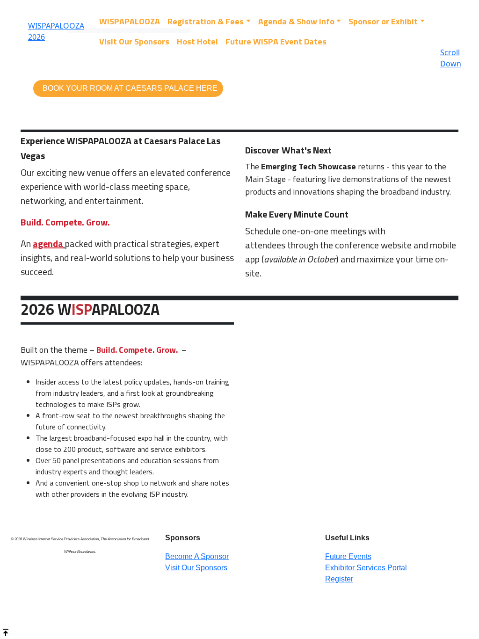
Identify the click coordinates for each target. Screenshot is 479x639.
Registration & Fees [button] (205, 21)
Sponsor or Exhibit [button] (383, 21)
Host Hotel (197, 41)
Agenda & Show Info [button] (296, 21)
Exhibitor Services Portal (366, 568)
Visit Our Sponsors (134, 41)
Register (339, 579)
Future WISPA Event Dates (276, 41)
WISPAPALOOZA (129, 21)
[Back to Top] (5, 631)
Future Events (348, 556)
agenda (48, 243)
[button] (128, 88)
